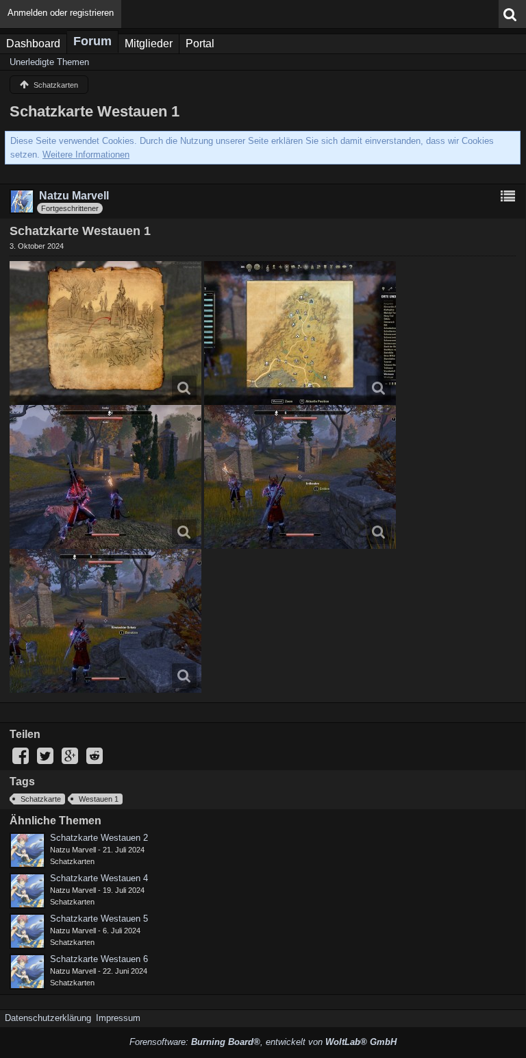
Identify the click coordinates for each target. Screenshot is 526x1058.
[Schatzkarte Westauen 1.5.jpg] (105, 621)
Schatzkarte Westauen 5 (99, 918)
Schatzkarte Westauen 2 (99, 838)
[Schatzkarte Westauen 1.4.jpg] (300, 477)
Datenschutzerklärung (48, 1018)
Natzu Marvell (73, 850)
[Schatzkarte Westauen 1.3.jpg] (105, 477)
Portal (200, 43)
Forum (92, 41)
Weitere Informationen (85, 154)
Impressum (118, 1018)
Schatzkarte (41, 799)
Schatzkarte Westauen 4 (99, 878)
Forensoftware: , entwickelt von (263, 1042)
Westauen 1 (98, 799)
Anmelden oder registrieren (61, 13)
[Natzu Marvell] (27, 850)
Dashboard (33, 43)
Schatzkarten (72, 861)
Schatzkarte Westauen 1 (94, 111)
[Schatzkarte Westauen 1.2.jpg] (300, 333)
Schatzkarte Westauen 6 (99, 959)
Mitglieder (149, 43)
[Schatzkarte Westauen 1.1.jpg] (105, 333)
